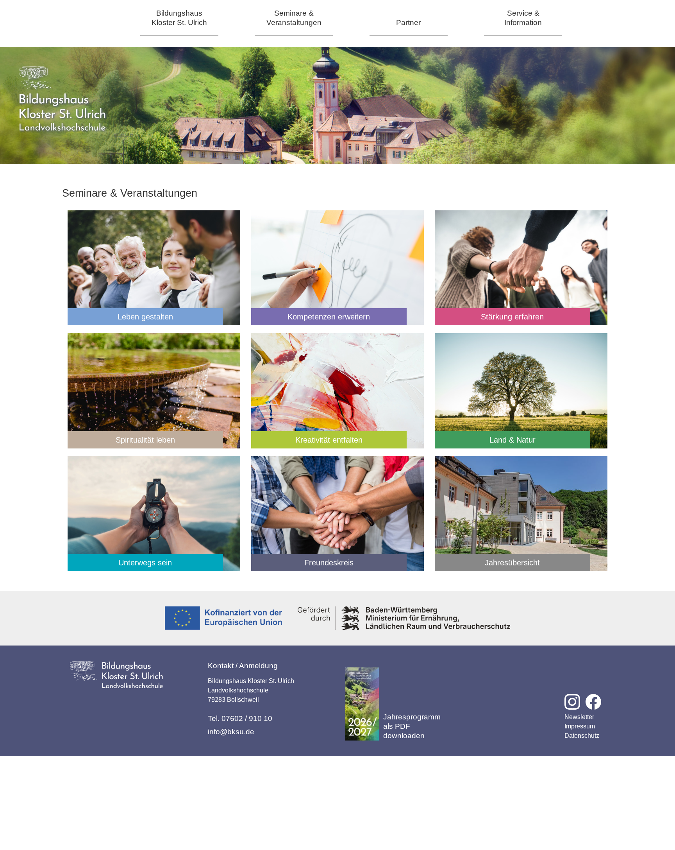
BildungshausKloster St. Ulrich (179, 18)
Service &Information (523, 18)
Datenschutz (581, 735)
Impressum (579, 726)
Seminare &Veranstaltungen (293, 18)
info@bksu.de (231, 732)
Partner (408, 22)
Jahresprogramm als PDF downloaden (412, 726)
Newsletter (579, 717)
